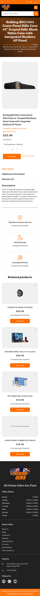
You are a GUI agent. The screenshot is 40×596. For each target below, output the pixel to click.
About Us (5, 529)
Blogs (4, 532)
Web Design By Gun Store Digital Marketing (20, 594)
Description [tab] (8, 168)
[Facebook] (3, 581)
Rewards (5, 538)
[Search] (36, 13)
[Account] (31, 2)
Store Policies (7, 547)
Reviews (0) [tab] (8, 179)
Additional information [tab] (13, 174)
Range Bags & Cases (24, 44)
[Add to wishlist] (35, 285)
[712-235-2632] (2, 2)
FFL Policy (5, 544)
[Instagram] (9, 581)
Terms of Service (8, 550)
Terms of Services (33, 591)
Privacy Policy (23, 591)
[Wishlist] (27, 2)
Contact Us (6, 535)
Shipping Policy (7, 541)
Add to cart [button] (20, 321)
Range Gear (12, 44)
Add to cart (12, 156)
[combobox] (17, 13)
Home (4, 44)
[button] (36, 7)
